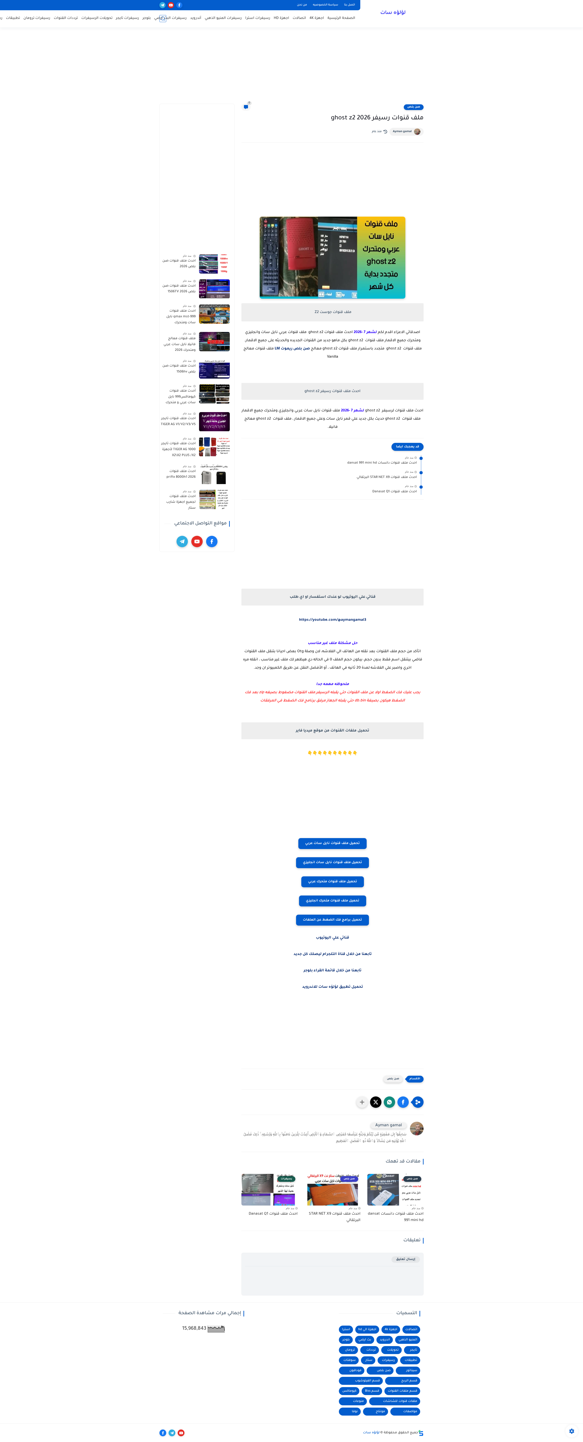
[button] (403, 1102)
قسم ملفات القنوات (402, 1391)
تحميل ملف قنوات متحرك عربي (332, 882)
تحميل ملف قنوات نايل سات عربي (332, 843)
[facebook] (179, 5)
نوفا (355, 1411)
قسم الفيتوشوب (367, 1381)
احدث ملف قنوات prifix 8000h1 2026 (181, 474)
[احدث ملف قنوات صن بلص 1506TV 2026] (214, 289)
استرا (346, 1329)
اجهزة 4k (391, 1329)
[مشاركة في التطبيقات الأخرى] (362, 1102)
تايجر (413, 1350)
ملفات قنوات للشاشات (400, 1401)
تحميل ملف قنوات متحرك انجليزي (332, 901)
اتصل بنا (349, 5)
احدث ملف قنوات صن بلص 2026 (179, 264)
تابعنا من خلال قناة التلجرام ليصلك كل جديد (333, 954)
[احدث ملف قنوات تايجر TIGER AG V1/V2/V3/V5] (214, 421)
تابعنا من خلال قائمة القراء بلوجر (332, 971)
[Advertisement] (291, 68)
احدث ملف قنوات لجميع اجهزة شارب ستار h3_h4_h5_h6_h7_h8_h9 (178, 503)
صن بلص (413, 107)
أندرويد (195, 18)
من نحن (302, 5)
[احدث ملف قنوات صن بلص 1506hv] (214, 369)
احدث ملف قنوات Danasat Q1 (394, 492)
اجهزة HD (281, 18)
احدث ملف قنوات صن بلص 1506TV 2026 (179, 289)
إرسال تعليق (405, 1259)
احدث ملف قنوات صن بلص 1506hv (179, 369)
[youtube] (171, 5)
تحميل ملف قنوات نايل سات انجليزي (332, 863)
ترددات (371, 1350)
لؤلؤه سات (393, 13)
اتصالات (299, 18)
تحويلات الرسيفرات (97, 18)
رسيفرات (388, 1360)
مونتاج (380, 1411)
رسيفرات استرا (257, 18)
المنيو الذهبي (408, 1340)
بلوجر (147, 18)
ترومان (350, 1350)
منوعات (358, 1401)
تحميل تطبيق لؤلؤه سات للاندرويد (332, 987)
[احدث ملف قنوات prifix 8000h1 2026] (214, 474)
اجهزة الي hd (367, 1329)
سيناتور (411, 1370)
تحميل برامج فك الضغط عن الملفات (332, 920)
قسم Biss (372, 1391)
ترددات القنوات (66, 18)
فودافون (355, 1370)
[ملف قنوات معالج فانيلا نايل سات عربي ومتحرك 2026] (214, 341)
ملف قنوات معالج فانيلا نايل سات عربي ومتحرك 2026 (180, 344)
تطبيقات (13, 18)
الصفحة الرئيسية (341, 18)
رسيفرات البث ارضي (170, 18)
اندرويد (385, 1340)
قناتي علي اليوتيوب (332, 938)
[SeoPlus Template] (421, 1433)
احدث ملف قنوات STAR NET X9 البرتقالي (387, 477)
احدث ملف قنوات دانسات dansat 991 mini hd (382, 463)
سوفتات (349, 1360)
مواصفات (410, 1411)
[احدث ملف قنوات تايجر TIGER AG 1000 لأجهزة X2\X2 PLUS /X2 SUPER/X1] (214, 447)
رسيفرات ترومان (36, 18)
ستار (369, 1360)
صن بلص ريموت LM (292, 349)
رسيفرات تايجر (127, 18)
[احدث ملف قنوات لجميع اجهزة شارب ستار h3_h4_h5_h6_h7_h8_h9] (214, 499)
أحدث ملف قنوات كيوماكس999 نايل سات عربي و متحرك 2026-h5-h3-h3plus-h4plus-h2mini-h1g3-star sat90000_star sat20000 (179, 397)
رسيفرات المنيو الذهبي (223, 18)
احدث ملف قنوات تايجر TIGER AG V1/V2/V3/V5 (178, 422)
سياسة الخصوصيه (325, 5)
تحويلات (393, 1350)
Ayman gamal (402, 131)
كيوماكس (349, 1391)
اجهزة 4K (316, 18)
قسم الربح (409, 1381)
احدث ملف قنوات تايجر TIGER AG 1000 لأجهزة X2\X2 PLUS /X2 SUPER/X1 (178, 450)
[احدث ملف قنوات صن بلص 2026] (214, 264)
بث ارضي (364, 1340)
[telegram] (162, 5)
